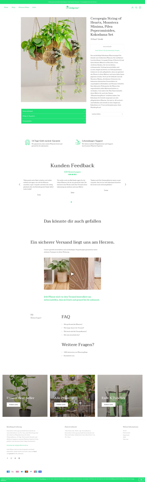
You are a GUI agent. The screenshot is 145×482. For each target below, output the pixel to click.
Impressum (126, 435)
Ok (141, 480)
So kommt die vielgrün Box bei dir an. (17, 445)
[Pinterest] (15, 458)
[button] (71, 202)
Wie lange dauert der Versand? (74, 328)
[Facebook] (7, 458)
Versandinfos (27, 121)
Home (6, 7)
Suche (125, 431)
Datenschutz (126, 433)
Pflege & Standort (29, 116)
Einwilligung (43, 479)
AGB (124, 437)
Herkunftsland (28, 111)
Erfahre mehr (13, 404)
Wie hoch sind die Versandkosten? (75, 331)
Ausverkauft (107, 46)
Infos (34, 7)
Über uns (125, 439)
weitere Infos (96, 114)
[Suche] (136, 7)
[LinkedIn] (19, 458)
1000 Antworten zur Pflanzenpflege (76, 352)
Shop (13, 7)
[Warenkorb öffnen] (140, 7)
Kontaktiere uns (69, 356)
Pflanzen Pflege (24, 7)
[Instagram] (11, 458)
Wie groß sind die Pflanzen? (73, 324)
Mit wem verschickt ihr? (72, 335)
